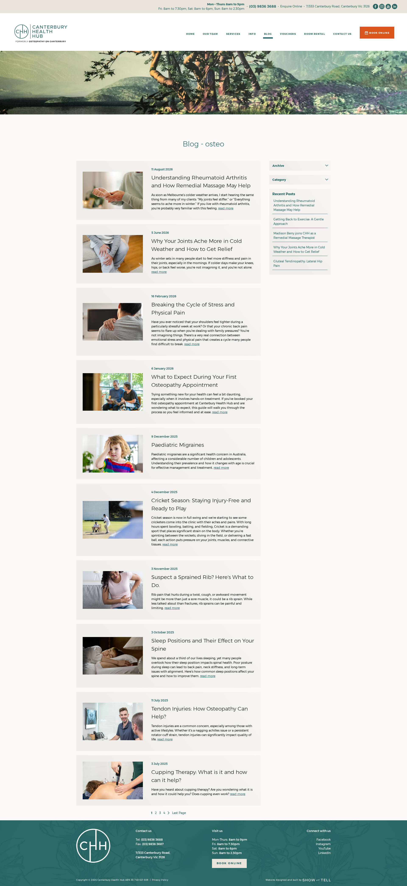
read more (225, 208)
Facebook (323, 839)
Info (252, 33)
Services (233, 33)
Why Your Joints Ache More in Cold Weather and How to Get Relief (299, 249)
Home (190, 33)
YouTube (324, 848)
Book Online (379, 32)
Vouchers (288, 33)
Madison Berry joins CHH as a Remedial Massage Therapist (294, 235)
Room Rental (314, 33)
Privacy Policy (160, 880)
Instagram (323, 844)
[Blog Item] (113, 190)
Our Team (210, 33)
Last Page (179, 813)
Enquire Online (291, 6)
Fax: (150, 844)
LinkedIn (324, 853)
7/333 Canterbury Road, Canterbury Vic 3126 (338, 6)
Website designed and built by (284, 880)
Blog (268, 33)
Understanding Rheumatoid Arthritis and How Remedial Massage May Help (294, 205)
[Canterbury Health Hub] (41, 35)
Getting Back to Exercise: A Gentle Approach (298, 221)
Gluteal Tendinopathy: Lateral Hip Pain (297, 263)
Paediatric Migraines (177, 445)
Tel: (149, 839)
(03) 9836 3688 (262, 6)
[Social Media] (375, 6)
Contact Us (342, 33)
